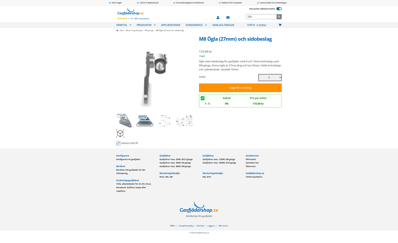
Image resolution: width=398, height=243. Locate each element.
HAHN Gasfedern (254, 176)
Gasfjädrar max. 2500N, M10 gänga (219, 162)
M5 (166, 176)
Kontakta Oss (252, 162)
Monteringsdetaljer (134, 30)
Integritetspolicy (186, 225)
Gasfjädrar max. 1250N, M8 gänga (219, 159)
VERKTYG (121, 25)
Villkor (172, 225)
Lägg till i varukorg (240, 87)
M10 (209, 176)
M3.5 (162, 176)
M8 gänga (149, 30)
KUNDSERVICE (194, 25)
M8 (171, 176)
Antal (202, 76)
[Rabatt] (202, 98)
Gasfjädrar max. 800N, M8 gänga (175, 166)
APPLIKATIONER (170, 25)
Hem (122, 30)
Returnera (251, 166)
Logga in (211, 225)
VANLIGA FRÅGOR (223, 25)
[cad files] (118, 143)
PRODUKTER (144, 25)
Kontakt (200, 225)
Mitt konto (251, 159)
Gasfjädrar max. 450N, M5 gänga (175, 162)
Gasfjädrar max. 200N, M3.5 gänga (176, 159)
